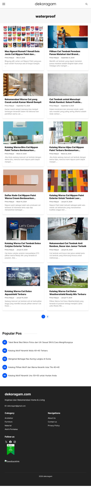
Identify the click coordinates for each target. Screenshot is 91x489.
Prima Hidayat (9, 58)
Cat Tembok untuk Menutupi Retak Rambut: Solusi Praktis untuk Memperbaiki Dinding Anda (67, 102)
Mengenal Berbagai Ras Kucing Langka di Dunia (29, 359)
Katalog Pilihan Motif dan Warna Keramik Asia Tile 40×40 (33, 367)
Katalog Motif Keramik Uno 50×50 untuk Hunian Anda (32, 375)
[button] (86, 4)
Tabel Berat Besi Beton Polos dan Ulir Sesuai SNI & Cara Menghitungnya (40, 342)
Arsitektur (9, 418)
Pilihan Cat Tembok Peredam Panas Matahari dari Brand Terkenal (64, 54)
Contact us (52, 422)
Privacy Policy (54, 425)
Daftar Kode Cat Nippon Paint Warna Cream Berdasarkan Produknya (20, 198)
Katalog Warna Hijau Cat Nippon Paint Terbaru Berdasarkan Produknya (66, 150)
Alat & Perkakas (11, 429)
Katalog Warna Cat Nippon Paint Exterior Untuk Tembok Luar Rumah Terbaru (66, 198)
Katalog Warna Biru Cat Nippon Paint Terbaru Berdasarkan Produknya (21, 150)
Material (8, 425)
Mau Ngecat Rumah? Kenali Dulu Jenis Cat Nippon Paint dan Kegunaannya (22, 54)
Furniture (8, 422)
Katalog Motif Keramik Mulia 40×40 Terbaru (28, 351)
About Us (52, 418)
